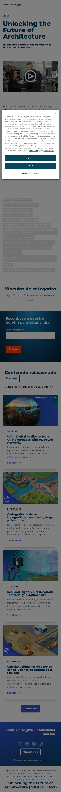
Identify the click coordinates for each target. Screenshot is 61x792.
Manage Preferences (30, 173)
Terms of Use (49, 151)
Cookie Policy (34, 151)
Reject (30, 166)
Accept (30, 158)
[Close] (55, 113)
